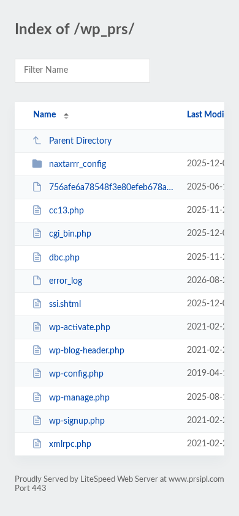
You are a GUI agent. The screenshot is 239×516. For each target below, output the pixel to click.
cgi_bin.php (70, 234)
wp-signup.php (77, 421)
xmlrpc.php (70, 444)
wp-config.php (76, 374)
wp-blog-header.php (86, 351)
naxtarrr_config (77, 164)
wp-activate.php (79, 327)
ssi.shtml (65, 304)
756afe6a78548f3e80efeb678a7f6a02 (112, 187)
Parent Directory (80, 141)
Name (44, 115)
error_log (65, 281)
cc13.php (66, 211)
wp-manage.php (79, 398)
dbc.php (64, 258)
